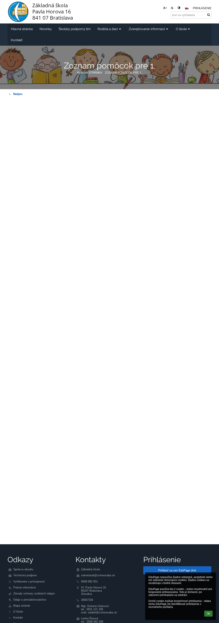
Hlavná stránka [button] (22, 29)
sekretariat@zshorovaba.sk (98, 575)
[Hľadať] (208, 15)
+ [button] (166, 7)
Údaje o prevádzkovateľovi (29, 599)
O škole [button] (181, 29)
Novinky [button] (46, 29)
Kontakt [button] (16, 40)
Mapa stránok (21, 605)
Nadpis (17, 94)
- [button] (173, 7)
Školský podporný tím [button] (75, 29)
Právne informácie (24, 587)
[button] (179, 7)
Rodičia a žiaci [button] (108, 29)
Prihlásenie (202, 8)
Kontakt (18, 617)
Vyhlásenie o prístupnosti (29, 581)
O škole (18, 611)
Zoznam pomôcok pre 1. (123, 72)
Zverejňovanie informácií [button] (147, 29)
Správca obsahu (23, 569)
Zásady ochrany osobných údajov (34, 593)
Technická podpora (25, 575)
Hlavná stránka (89, 72)
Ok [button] (208, 613)
